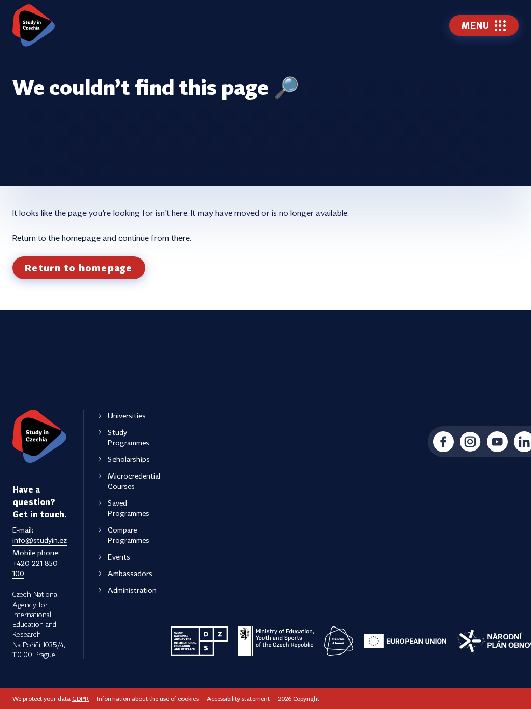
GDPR (80, 698)
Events (119, 556)
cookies (188, 698)
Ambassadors (130, 573)
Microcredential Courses (134, 480)
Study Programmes (128, 437)
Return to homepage (79, 268)
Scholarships (129, 459)
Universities (127, 415)
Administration (132, 589)
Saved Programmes (128, 507)
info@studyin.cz (39, 540)
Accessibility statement (238, 698)
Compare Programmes (128, 534)
